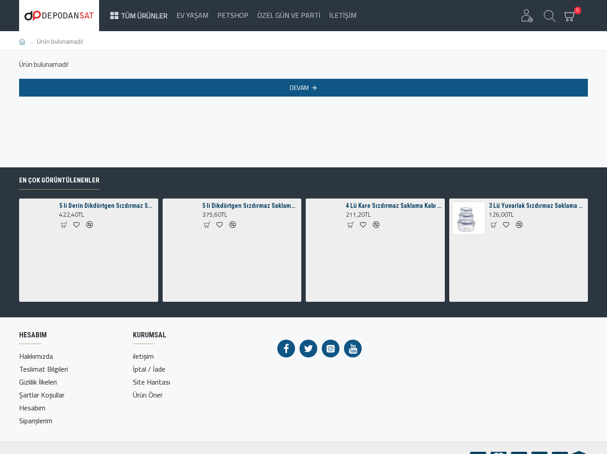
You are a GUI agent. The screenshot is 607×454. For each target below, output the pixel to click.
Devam (299, 87)
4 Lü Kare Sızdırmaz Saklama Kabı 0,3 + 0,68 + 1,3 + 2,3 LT (394, 205)
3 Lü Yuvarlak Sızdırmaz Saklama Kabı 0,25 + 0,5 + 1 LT (537, 205)
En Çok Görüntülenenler (59, 180)
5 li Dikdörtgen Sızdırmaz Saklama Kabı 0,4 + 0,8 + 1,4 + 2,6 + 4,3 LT (250, 205)
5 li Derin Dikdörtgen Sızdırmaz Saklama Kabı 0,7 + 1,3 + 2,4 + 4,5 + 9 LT (107, 205)
